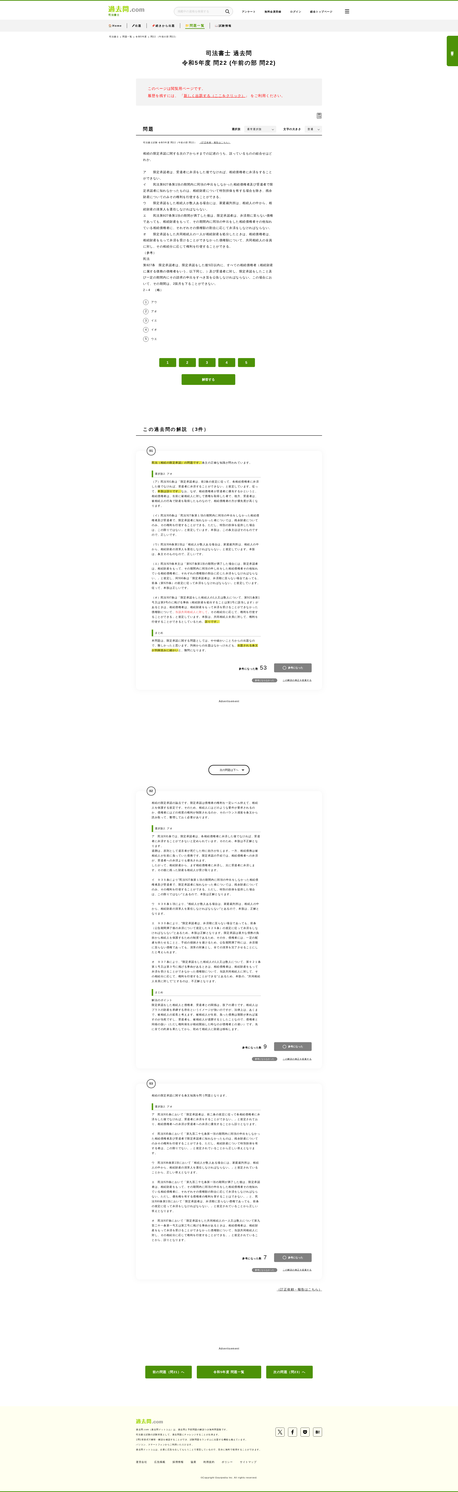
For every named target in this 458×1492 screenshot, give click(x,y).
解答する (208, 379)
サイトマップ (248, 1462)
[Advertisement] (229, 729)
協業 (193, 1462)
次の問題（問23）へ (289, 1372)
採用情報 (178, 1462)
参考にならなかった (264, 680)
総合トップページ (321, 11)
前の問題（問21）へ (169, 1372)
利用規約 (209, 1462)
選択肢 (236, 129)
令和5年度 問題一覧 (229, 1372)
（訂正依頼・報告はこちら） (215, 142)
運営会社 (141, 1462)
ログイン (295, 11)
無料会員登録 (273, 11)
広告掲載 (159, 1462)
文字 (292, 129)
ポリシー (227, 1462)
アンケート (249, 11)
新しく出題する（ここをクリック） (214, 96)
